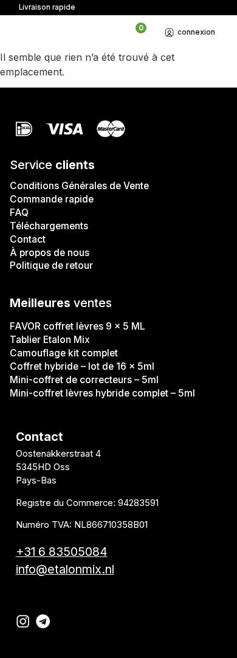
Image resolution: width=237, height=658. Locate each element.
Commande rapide (52, 199)
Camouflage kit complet (64, 353)
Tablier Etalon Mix (50, 339)
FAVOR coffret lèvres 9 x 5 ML (77, 326)
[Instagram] (23, 621)
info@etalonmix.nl (65, 569)
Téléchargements (49, 226)
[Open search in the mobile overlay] (116, 32)
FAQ (19, 212)
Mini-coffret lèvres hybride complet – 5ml (102, 393)
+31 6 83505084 (62, 551)
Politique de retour (51, 265)
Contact (28, 239)
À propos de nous (49, 252)
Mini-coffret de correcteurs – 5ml (84, 380)
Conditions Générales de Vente (79, 186)
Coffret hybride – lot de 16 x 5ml (82, 366)
